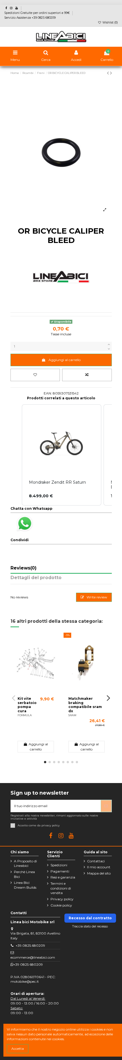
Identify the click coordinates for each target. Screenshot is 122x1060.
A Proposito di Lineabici (25, 863)
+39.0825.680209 (30, 945)
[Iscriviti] (106, 806)
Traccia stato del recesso (90, 926)
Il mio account (98, 867)
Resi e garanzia (63, 877)
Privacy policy (62, 899)
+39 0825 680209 (28, 964)
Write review (96, 597)
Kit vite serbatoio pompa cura (27, 704)
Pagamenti (60, 871)
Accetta (17, 1048)
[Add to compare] (87, 375)
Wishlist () (110, 22)
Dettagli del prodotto (36, 577)
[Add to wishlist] (35, 375)
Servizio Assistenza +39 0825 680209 (30, 18)
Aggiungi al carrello (65, 360)
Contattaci (96, 861)
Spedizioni (59, 865)
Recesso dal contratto (90, 918)
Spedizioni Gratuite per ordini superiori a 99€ (37, 13)
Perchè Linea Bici (24, 874)
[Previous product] (108, 73)
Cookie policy (61, 905)
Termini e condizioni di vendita (61, 888)
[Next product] (111, 73)
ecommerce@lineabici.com (32, 957)
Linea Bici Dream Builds (25, 885)
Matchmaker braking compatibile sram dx (85, 704)
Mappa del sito (99, 873)
